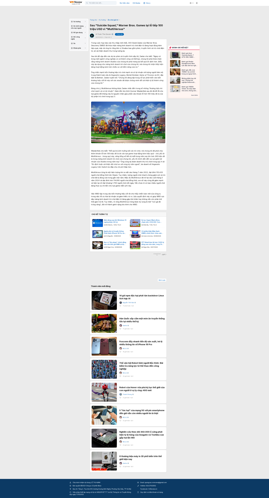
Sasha (125, 325)
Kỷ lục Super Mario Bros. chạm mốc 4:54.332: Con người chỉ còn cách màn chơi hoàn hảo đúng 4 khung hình (152, 221)
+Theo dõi (119, 34)
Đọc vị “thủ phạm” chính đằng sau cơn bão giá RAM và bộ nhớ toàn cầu (115, 243)
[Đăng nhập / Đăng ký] (192, 3)
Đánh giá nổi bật (180, 48)
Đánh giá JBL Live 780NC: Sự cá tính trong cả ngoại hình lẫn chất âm (189, 72)
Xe (74, 43)
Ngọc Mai (146, 247)
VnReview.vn (152, 489)
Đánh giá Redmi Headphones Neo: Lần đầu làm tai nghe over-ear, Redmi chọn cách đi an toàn (189, 63)
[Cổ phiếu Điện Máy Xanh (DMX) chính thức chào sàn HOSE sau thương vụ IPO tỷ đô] (135, 234)
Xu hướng (76, 21)
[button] (197, 3)
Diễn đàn (126, 3)
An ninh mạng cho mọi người (77, 27)
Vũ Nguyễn (109, 236)
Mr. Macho (109, 225)
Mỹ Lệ (125, 348)
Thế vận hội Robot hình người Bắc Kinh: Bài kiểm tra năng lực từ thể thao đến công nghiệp (141, 366)
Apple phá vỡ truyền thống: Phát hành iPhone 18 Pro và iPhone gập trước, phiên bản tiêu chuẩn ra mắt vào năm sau (114, 232)
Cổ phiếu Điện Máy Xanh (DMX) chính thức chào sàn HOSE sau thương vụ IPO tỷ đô (152, 232)
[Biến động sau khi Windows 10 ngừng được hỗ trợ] (97, 223)
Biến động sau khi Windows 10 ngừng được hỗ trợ (115, 221)
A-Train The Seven (104, 34)
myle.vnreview (148, 236)
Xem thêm (194, 95)
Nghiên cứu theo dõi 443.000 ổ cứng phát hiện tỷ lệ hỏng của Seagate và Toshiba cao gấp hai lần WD (141, 435)
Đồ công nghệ (75, 38)
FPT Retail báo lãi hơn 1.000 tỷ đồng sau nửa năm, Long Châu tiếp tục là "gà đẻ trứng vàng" (152, 243)
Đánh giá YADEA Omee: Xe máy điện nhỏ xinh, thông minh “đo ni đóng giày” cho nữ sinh (190, 89)
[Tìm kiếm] (87, 3)
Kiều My (146, 225)
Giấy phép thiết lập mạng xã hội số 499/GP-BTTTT (90, 492)
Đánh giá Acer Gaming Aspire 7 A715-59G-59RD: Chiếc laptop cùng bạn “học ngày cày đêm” (188, 55)
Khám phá (77, 48)
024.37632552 (151, 486)
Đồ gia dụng (77, 32)
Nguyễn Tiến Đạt (129, 302)
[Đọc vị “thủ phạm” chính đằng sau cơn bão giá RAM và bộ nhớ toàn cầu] (97, 245)
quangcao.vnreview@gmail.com (156, 482)
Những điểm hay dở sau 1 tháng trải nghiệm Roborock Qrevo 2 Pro (189, 80)
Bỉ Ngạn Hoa (110, 247)
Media (137, 3)
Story (148, 3)
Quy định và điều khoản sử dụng (151, 492)
